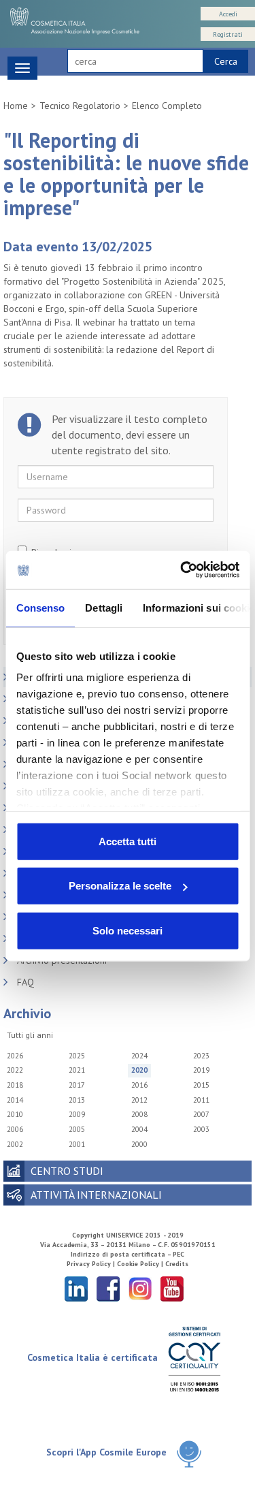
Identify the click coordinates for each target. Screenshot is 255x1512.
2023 (201, 1055)
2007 (201, 1114)
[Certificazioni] (194, 1358)
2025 (77, 1055)
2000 (139, 1144)
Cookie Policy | (141, 1263)
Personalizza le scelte (120, 886)
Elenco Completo (167, 105)
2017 (77, 1085)
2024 (139, 1055)
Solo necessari (127, 930)
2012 (139, 1100)
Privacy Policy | (92, 1263)
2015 (201, 1085)
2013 (77, 1100)
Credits (176, 1263)
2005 (77, 1129)
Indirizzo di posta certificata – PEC (127, 1254)
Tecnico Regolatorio (79, 105)
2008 (139, 1114)
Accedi (228, 14)
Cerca (225, 61)
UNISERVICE (124, 1235)
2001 (77, 1144)
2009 (77, 1114)
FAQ (25, 982)
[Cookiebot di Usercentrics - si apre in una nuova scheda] (181, 570)
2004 (139, 1129)
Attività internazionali (96, 1194)
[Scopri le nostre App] (189, 1453)
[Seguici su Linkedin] (76, 1288)
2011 (201, 1100)
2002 (15, 1144)
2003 (201, 1129)
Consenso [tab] (40, 607)
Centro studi (67, 1171)
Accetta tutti (127, 841)
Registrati (228, 34)
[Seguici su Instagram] (140, 1288)
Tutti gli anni (30, 1035)
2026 (15, 1055)
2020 (139, 1070)
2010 (15, 1114)
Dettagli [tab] (103, 607)
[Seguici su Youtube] (172, 1288)
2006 (15, 1129)
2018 (15, 1085)
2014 (15, 1100)
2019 (201, 1070)
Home (15, 105)
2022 (15, 1070)
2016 (139, 1085)
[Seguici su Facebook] (108, 1288)
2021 (77, 1070)
